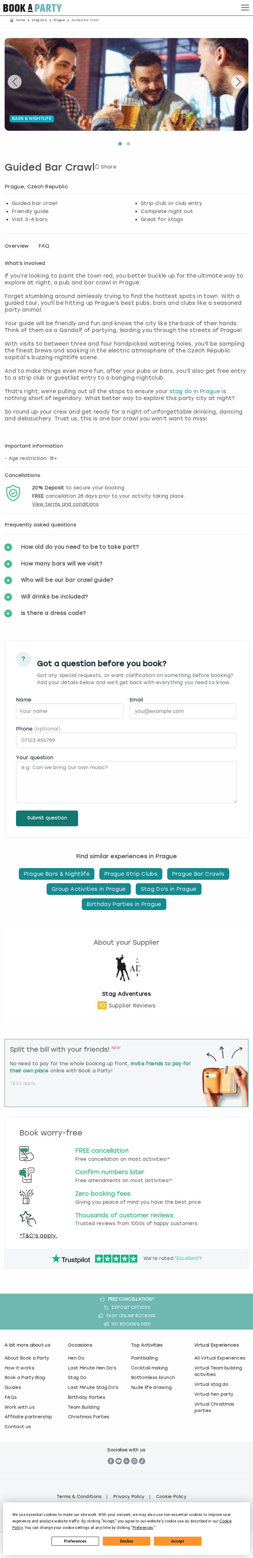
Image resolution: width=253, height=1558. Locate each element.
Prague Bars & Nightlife (56, 874)
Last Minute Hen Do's (92, 1367)
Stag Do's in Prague (169, 889)
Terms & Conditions (79, 1497)
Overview (17, 246)
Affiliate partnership (28, 1416)
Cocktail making (149, 1367)
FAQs (11, 1397)
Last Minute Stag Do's (93, 1387)
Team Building (83, 1407)
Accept (177, 1541)
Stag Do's (39, 20)
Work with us (20, 1407)
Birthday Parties (86, 1397)
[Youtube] (118, 1471)
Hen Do (76, 1358)
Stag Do (77, 1377)
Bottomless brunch (153, 1377)
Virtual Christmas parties (214, 1407)
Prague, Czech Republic (36, 186)
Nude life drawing (151, 1387)
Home (20, 20)
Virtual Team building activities (218, 1371)
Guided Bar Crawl (50, 168)
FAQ (44, 246)
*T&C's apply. (38, 1235)
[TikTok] (142, 1471)
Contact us (18, 1426)
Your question (34, 757)
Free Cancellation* (131, 1299)
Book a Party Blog (25, 1377)
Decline (126, 1541)
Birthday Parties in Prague (124, 904)
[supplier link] (126, 987)
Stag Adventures (126, 994)
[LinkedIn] (126, 1471)
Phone (38, 729)
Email (136, 700)
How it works (19, 1367)
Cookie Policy (171, 1497)
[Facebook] (111, 1471)
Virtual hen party (213, 1394)
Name (23, 700)
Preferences (75, 1541)
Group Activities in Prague (89, 889)
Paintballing (144, 1358)
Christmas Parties (88, 1416)
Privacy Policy (128, 1497)
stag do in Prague (194, 391)
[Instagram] (134, 1471)
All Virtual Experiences (219, 1358)
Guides (13, 1387)
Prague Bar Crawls (198, 874)
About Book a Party (27, 1358)
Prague (59, 20)
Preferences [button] (143, 1528)
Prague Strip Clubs (130, 874)
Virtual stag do (211, 1384)
